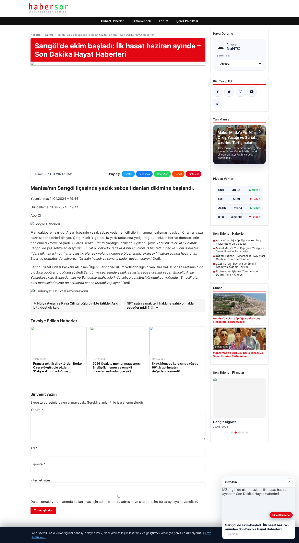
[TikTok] (217, 103)
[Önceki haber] (250, 131)
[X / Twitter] (229, 92)
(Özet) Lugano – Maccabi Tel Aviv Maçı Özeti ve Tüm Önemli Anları (240, 257)
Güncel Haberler (112, 21)
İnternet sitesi (41, 480)
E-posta (38, 464)
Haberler (36, 34)
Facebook (144, 173)
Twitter (128, 173)
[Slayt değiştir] (232, 433)
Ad (34, 448)
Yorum (37, 410)
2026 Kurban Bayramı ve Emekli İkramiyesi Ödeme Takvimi (236, 265)
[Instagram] (240, 92)
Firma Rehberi (141, 21)
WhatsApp (162, 173)
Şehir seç (224, 55)
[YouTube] (251, 92)
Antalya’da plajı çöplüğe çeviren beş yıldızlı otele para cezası (238, 242)
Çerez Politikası (187, 21)
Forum (163, 21)
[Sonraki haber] (259, 131)
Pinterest (194, 173)
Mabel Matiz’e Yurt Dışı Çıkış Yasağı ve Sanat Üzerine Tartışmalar (240, 249)
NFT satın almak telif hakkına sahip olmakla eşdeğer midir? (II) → (160, 305)
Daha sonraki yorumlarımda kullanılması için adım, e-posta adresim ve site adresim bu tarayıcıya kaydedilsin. (114, 502)
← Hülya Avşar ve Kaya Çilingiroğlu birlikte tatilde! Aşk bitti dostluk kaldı (75, 305)
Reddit (178, 173)
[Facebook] (217, 92)
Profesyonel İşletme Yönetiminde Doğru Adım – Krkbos (237, 273)
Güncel (49, 34)
